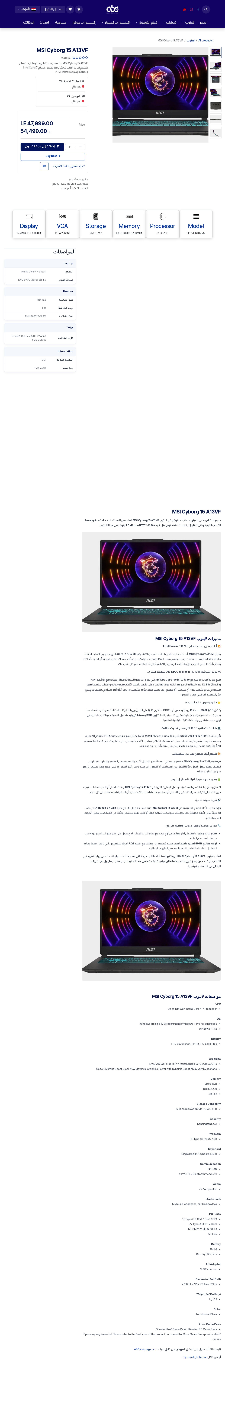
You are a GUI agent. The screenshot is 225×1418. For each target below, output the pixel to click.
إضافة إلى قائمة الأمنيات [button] (67, 166)
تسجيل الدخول (53, 9)
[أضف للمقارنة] (44, 166)
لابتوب (191, 40)
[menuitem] (203, 22)
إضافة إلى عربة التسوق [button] (40, 146)
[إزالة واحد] (81, 147)
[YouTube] (184, 9)
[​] (198, 9)
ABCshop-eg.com (144, 1349)
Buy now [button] (51, 155)
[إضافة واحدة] (68, 147)
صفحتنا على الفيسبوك (195, 1356)
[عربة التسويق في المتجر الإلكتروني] (79, 9)
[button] (206, 9)
